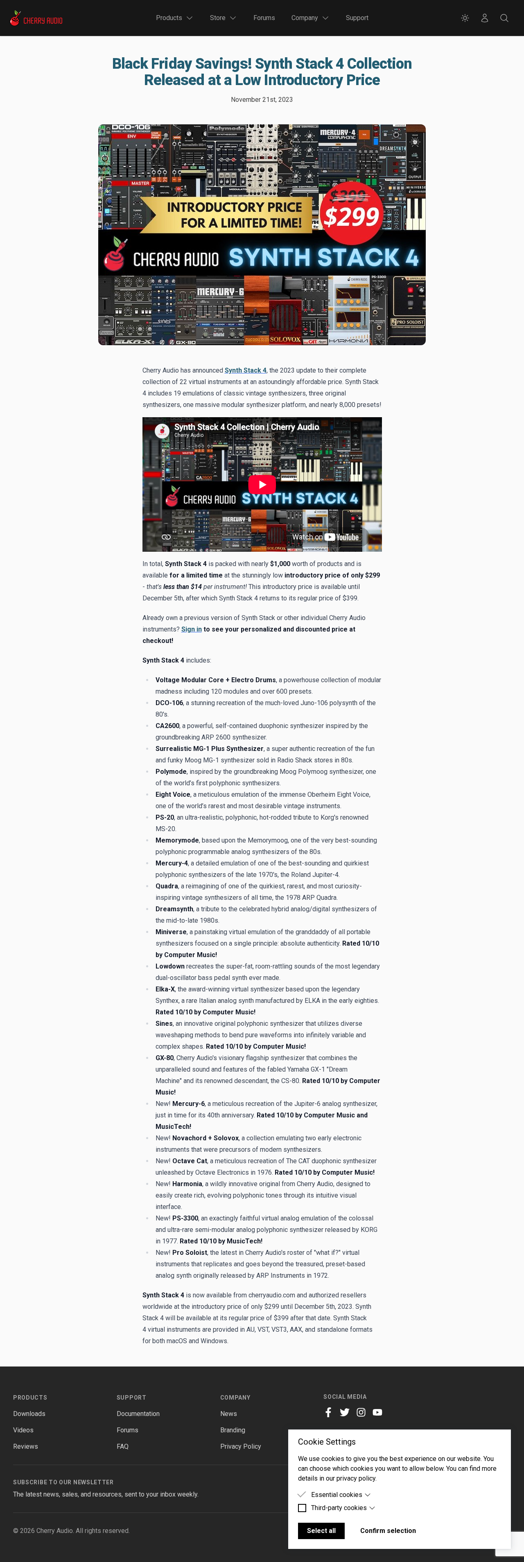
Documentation (138, 1414)
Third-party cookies (339, 1508)
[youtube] (377, 1412)
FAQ (123, 1446)
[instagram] (361, 1412)
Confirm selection (388, 1531)
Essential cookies (336, 1495)
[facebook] (328, 1412)
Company (235, 1397)
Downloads (29, 1414)
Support (357, 18)
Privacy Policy (240, 1446)
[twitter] (345, 1412)
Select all (321, 1531)
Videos (23, 1430)
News (228, 1414)
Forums (264, 18)
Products (30, 1397)
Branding (232, 1430)
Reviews (25, 1446)
